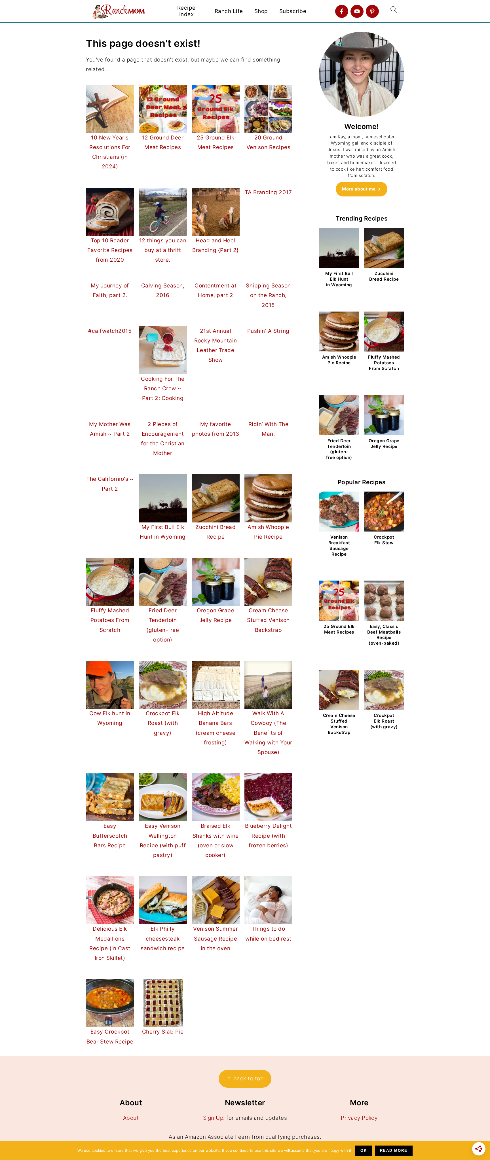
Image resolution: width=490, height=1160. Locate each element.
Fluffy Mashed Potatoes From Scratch (110, 620)
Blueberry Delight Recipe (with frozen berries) (268, 835)
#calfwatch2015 (110, 331)
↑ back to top (245, 1078)
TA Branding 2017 (268, 192)
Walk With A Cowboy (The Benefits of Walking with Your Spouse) (268, 732)
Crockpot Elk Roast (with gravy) (163, 723)
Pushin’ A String (268, 331)
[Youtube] (357, 11)
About (131, 1118)
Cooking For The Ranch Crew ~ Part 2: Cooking (163, 388)
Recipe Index (186, 11)
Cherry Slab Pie (163, 1031)
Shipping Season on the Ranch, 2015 (268, 295)
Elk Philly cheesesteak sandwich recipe (163, 938)
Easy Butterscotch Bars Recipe (110, 835)
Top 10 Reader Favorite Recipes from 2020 (109, 250)
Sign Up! (214, 1118)
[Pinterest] (372, 11)
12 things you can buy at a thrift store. (163, 250)
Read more (393, 1150)
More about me (359, 189)
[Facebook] (341, 11)
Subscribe (293, 11)
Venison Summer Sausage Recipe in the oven (215, 938)
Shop (261, 11)
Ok (363, 1150)
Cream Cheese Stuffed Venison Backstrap (268, 620)
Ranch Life (229, 11)
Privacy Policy (359, 1118)
